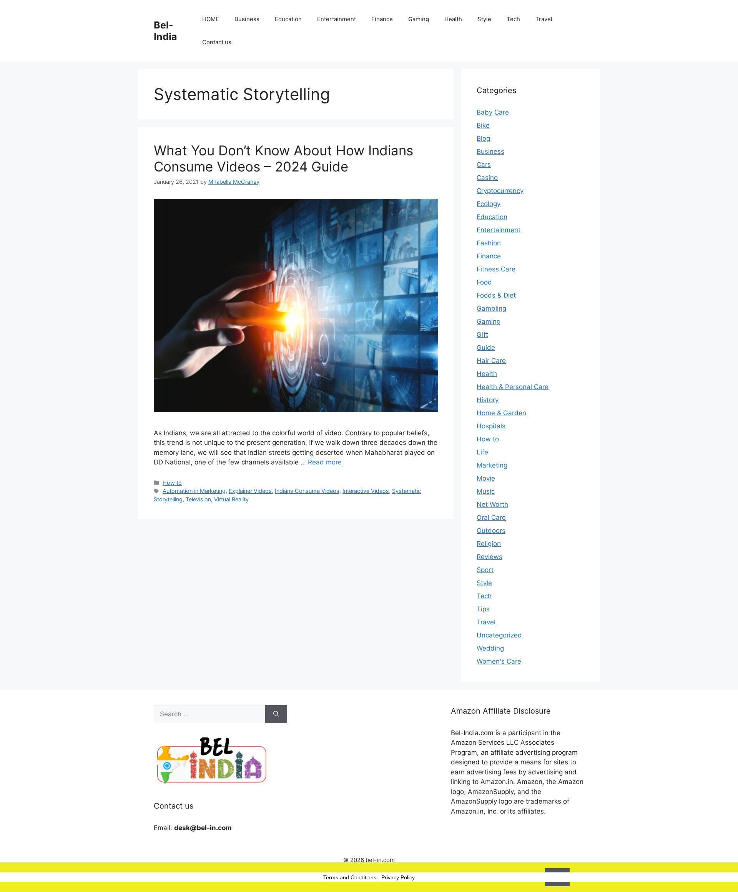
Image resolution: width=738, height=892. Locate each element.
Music (486, 491)
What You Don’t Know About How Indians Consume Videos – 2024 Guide (283, 158)
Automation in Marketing (194, 491)
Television (198, 499)
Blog (483, 138)
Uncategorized (499, 635)
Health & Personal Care (513, 387)
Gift (482, 334)
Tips (483, 609)
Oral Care (491, 517)
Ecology (488, 204)
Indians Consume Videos (307, 491)
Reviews (489, 557)
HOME (210, 19)
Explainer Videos (250, 491)
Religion (489, 544)
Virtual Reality (231, 499)
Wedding (490, 648)
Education (288, 19)
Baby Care (493, 112)
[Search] (276, 714)
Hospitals (491, 426)
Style (484, 19)
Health (453, 19)
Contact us (216, 42)
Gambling (491, 308)
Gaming (418, 19)
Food (484, 282)
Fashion (489, 243)
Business (246, 19)
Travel (543, 19)
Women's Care (499, 661)
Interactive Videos (365, 491)
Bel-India (165, 30)
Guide (486, 347)
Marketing (492, 465)
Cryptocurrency (500, 191)
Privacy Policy (398, 877)
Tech (513, 19)
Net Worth (492, 504)
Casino (487, 177)
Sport (485, 570)
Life (482, 452)
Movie (486, 478)
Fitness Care (496, 269)
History (488, 400)
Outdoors (491, 530)
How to (172, 482)
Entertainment (336, 19)
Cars (484, 164)
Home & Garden (501, 413)
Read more (325, 462)
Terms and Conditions (349, 877)
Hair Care (491, 360)
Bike (483, 125)
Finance (382, 19)
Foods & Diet (496, 295)
